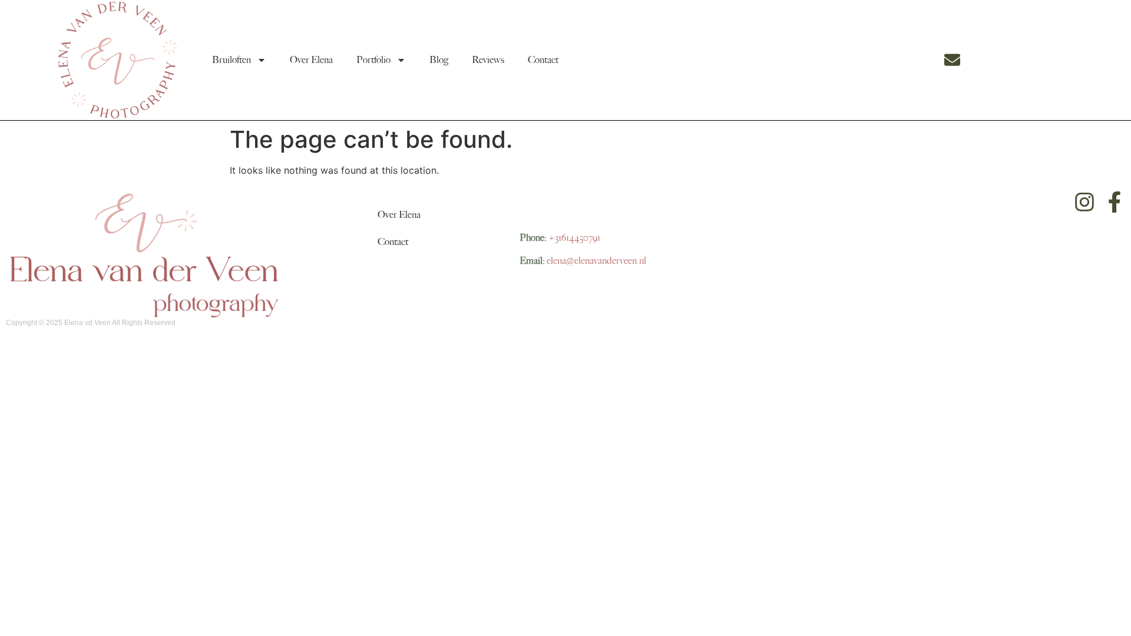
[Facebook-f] (1114, 202)
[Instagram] (1084, 202)
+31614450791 (574, 238)
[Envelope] (952, 60)
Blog (438, 60)
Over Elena (311, 60)
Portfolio (373, 60)
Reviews (488, 60)
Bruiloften (231, 60)
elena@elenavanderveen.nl (596, 261)
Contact (543, 60)
